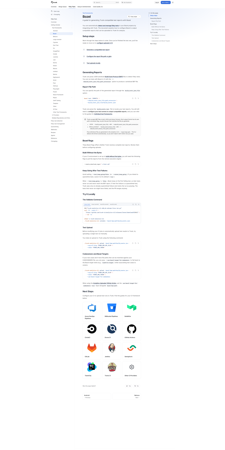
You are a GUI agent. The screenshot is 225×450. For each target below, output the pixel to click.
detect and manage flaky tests (108, 25)
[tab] (87, 204)
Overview (54, 6)
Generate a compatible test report (98, 50)
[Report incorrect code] (133, 98)
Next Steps (153, 43)
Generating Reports (156, 18)
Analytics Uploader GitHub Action (104, 283)
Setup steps (153, 15)
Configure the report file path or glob (99, 56)
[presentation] (112, 214)
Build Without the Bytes (158, 26)
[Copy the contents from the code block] (135, 98)
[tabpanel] (112, 214)
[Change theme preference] (172, 2)
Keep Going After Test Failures (160, 29)
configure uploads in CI (105, 43)
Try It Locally (154, 32)
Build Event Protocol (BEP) (114, 77)
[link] (92, 312)
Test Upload (155, 38)
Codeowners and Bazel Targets (161, 41)
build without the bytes (113, 156)
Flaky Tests (72, 6)
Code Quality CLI (98, 6)
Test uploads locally (93, 63)
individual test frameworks (103, 114)
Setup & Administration (84, 6)
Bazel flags (153, 24)
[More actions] (139, 16)
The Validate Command (158, 35)
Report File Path (156, 21)
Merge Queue (63, 6)
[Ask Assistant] (138, 98)
